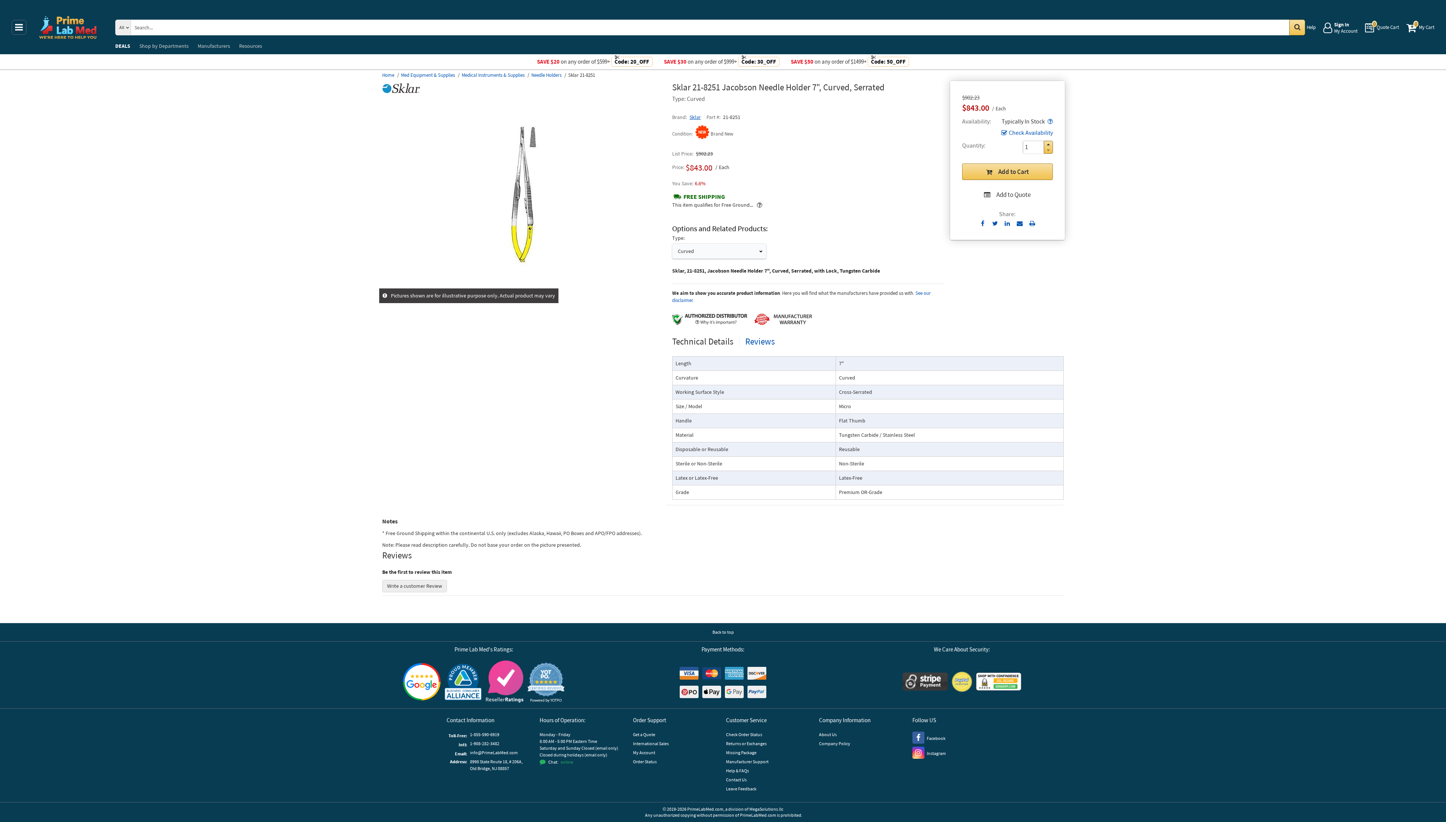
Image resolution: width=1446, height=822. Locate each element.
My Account (644, 752)
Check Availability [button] (1031, 132)
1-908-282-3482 (484, 743)
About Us (828, 734)
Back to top (723, 632)
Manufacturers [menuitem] (214, 46)
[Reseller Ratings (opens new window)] (504, 682)
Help (1311, 27)
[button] (1049, 121)
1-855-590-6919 (484, 734)
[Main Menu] (19, 27)
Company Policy (834, 743)
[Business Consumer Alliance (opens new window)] (463, 682)
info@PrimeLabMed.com (494, 752)
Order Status (645, 761)
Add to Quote (1013, 195)
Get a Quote (644, 734)
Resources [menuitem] (250, 46)
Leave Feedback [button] (741, 788)
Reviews (760, 341)
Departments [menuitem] (164, 46)
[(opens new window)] (524, 284)
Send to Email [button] (1020, 224)
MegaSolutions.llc (766, 809)
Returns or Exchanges (746, 743)
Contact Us (736, 779)
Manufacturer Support (747, 761)
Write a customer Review (414, 586)
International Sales (651, 743)
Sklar (695, 117)
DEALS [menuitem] (122, 46)
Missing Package (741, 752)
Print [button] (1032, 223)
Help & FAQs (737, 770)
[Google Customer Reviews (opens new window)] (422, 682)
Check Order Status (744, 734)
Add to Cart (1013, 172)
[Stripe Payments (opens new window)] (925, 682)
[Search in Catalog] (1297, 27)
